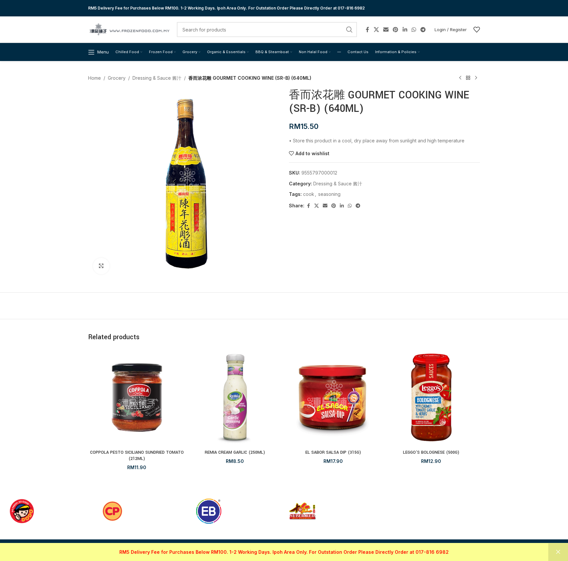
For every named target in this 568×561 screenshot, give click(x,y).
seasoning (329, 194)
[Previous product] (460, 78)
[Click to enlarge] (101, 266)
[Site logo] (129, 29)
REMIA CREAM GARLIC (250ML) (235, 452)
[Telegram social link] (423, 29)
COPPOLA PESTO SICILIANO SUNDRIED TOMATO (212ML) (137, 455)
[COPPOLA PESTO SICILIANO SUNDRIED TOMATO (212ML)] (137, 398)
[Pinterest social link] (395, 29)
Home (94, 78)
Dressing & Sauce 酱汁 (156, 78)
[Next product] (476, 78)
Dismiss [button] (558, 552)
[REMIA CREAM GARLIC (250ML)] (235, 398)
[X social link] (376, 29)
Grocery (117, 78)
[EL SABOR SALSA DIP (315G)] (333, 398)
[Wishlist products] (476, 29)
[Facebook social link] (367, 29)
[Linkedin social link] (404, 29)
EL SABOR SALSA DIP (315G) (333, 452)
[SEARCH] (349, 29)
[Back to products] (468, 78)
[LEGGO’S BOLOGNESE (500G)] (431, 398)
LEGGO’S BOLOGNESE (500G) (431, 452)
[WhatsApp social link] (413, 29)
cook (308, 194)
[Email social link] (385, 29)
